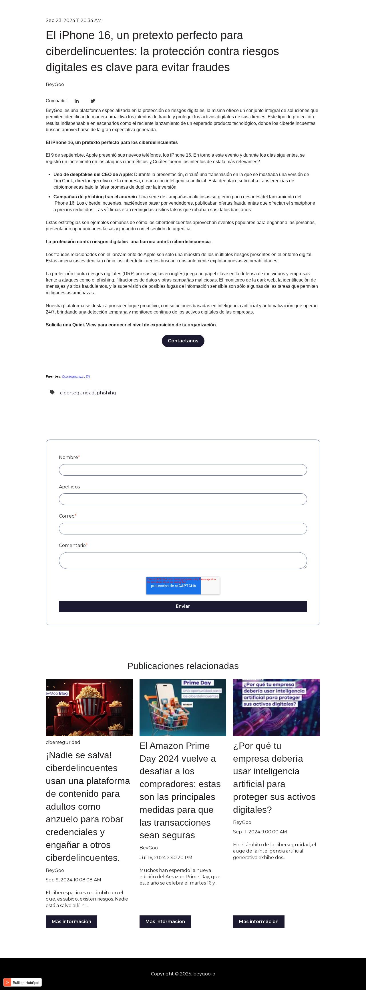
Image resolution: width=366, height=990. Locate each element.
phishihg (106, 393)
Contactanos (183, 341)
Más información (71, 921)
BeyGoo (55, 84)
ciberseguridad (77, 393)
